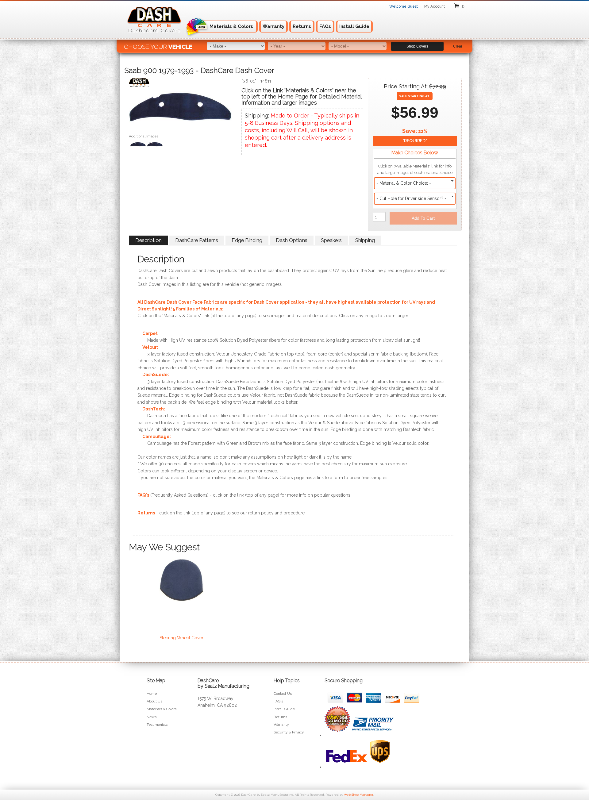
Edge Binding (247, 240)
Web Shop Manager (358, 794)
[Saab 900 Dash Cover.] (180, 108)
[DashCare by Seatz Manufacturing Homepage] (155, 36)
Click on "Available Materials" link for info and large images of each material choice (414, 169)
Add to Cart (423, 218)
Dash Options (291, 240)
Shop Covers (417, 46)
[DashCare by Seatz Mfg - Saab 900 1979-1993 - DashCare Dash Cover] (180, 84)
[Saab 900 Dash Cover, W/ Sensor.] (155, 145)
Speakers (331, 240)
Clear (457, 46)
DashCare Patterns (196, 240)
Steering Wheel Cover (181, 637)
